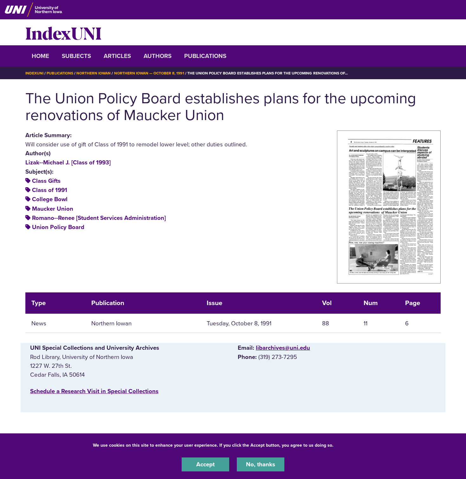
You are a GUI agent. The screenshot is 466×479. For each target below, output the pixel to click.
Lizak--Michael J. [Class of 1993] (68, 162)
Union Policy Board (58, 227)
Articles (117, 56)
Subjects (76, 56)
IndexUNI (63, 32)
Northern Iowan (93, 73)
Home (40, 56)
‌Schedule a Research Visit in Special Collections (94, 391)
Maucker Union (52, 208)
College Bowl (50, 199)
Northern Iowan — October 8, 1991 (149, 73)
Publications (205, 56)
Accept (205, 464)
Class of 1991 (49, 190)
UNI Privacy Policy (354, 445)
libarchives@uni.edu (283, 347)
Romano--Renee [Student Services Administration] (99, 217)
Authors (158, 56)
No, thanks (260, 464)
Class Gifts (46, 180)
